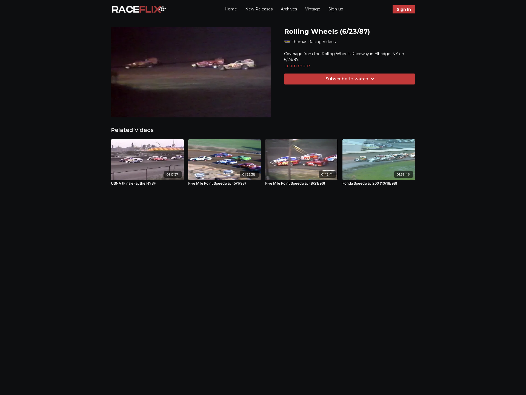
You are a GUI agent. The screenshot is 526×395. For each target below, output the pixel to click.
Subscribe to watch (346, 78)
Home (231, 9)
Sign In (404, 9)
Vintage (312, 9)
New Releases (259, 9)
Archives (289, 9)
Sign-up (335, 9)
